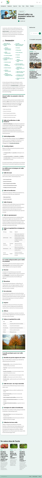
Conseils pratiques (8, 55)
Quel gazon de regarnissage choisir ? (13, 455)
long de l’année (5, 31)
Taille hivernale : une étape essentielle (21, 72)
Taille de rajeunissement (8, 71)
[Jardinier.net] (8, 2)
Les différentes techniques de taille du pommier (8, 58)
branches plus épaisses (14, 143)
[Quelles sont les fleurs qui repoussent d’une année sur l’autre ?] (4, 446)
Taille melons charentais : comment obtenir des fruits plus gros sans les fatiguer (35, 57)
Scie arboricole (19, 52)
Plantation (31, 51)
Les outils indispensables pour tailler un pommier (20, 44)
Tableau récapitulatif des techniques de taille (8, 74)
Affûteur (18, 57)
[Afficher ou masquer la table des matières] (19, 40)
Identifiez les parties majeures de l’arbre (20, 68)
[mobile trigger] (2, 2)
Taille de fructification (7, 65)
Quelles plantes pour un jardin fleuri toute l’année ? (23, 456)
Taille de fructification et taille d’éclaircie (8, 48)
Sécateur (18, 47)
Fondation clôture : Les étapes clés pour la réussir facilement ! (35, 75)
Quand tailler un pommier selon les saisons (7, 44)
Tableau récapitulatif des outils (20, 60)
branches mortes (14, 85)
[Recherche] (37, 2)
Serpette (18, 54)
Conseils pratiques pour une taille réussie (20, 64)
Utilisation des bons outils (20, 79)
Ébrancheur (19, 50)
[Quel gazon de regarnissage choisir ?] (14, 446)
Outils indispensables (8, 53)
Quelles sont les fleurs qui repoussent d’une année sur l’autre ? (4, 456)
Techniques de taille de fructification (20, 75)
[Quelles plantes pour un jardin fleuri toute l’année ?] (23, 446)
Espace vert (21, 11)
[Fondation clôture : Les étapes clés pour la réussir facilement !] (35, 65)
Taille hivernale (8, 62)
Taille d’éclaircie (8, 67)
